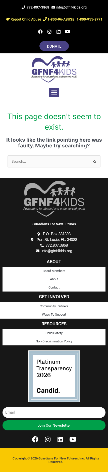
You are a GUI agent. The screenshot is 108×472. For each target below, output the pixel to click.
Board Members (54, 271)
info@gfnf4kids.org (71, 7)
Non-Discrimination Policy (54, 341)
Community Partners (54, 306)
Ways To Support (54, 314)
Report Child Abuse (25, 19)
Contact (54, 287)
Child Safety (54, 333)
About (54, 279)
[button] (54, 92)
